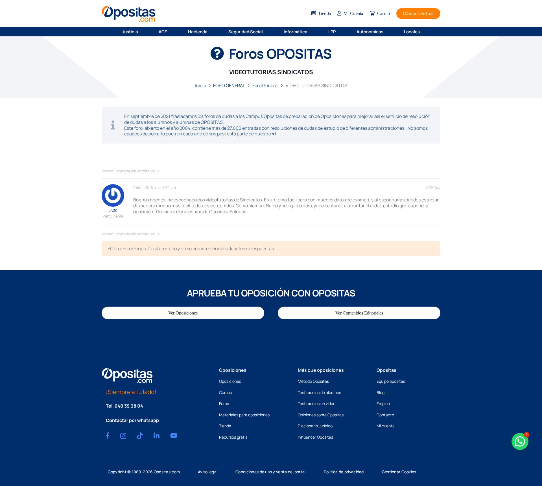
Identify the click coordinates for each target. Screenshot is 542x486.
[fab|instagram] (123, 435)
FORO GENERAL (229, 85)
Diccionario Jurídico (315, 425)
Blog (380, 392)
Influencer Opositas (315, 437)
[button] (141, 31)
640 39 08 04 (129, 406)
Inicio (200, 85)
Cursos (225, 392)
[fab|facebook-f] (108, 435)
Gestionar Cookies (399, 471)
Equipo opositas (391, 381)
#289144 (432, 187)
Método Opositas (313, 381)
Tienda (225, 425)
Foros (224, 403)
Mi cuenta (386, 425)
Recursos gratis (233, 437)
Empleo (383, 403)
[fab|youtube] (173, 435)
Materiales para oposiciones (244, 414)
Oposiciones (230, 381)
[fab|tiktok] (140, 435)
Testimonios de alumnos (319, 392)
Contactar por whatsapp (132, 420)
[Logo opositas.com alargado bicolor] (129, 13)
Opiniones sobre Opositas (321, 414)
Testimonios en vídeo (316, 403)
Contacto (385, 414)
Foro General (265, 85)
